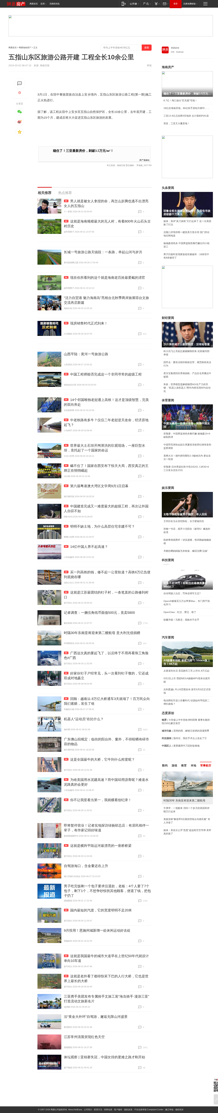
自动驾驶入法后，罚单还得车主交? (182, 593)
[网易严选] (146, 3)
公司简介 (88, 1109)
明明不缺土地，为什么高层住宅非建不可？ (102, 526)
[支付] (156, 3)
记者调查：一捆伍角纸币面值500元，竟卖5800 (99, 612)
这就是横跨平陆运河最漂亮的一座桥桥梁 (100, 845)
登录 (176, 4)
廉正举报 (169, 1109)
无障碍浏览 (54, 4)
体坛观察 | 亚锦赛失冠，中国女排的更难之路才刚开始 (104, 1057)
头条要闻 (168, 188)
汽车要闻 (168, 637)
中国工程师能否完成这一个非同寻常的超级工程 (106, 374)
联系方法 (98, 1109)
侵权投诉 (179, 1109)
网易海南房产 (25, 47)
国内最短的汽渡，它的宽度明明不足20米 (101, 910)
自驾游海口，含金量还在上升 (86, 866)
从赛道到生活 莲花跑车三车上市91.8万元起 (186, 670)
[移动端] (123, 3)
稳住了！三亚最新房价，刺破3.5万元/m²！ (83, 150)
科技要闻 (168, 560)
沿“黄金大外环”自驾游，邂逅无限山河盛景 (96, 1016)
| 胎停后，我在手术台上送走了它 (184, 738)
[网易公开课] (134, 3)
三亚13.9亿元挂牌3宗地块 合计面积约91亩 (186, 115)
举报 (149, 65)
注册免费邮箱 (189, 4)
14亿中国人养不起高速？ (89, 547)
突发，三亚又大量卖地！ (177, 123)
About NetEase (75, 1109)
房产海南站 (144, 159)
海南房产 (168, 67)
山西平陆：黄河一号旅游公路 (86, 354)
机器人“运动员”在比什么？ (84, 719)
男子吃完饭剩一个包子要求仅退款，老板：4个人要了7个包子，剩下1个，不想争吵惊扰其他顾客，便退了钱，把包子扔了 (107, 890)
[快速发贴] (19, 83)
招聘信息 (108, 1109)
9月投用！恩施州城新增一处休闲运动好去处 (97, 930)
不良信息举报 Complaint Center (148, 1109)
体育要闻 (168, 400)
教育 (184, 765)
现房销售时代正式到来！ (89, 323)
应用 (43, 4)
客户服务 (118, 1109)
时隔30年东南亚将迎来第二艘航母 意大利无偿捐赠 (102, 633)
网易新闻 (175, 48)
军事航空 (205, 765)
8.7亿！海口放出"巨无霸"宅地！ (180, 100)
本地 (193, 765)
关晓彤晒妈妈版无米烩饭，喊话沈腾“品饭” (186, 551)
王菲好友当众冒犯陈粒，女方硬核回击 (184, 521)
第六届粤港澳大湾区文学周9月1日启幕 (99, 486)
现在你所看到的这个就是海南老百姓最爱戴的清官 (107, 277)
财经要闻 (168, 318)
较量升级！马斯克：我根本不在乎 (181, 619)
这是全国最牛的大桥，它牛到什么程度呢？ (102, 759)
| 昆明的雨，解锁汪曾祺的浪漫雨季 (185, 730)
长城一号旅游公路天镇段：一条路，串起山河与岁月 (103, 252)
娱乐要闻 (168, 488)
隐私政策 (128, 1109)
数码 (165, 765)
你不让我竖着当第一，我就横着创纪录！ (100, 800)
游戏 (174, 765)
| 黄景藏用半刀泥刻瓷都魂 (181, 745)
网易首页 (34, 4)
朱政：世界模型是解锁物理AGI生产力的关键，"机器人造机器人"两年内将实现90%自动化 (187, 387)
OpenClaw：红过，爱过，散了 (180, 612)
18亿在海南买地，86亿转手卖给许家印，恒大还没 (187, 108)
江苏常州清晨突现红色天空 (84, 1037)
